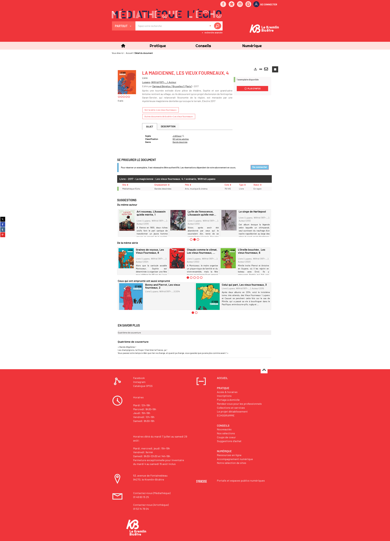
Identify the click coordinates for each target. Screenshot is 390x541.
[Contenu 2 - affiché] (194, 239)
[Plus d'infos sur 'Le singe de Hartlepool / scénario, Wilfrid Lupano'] (229, 220)
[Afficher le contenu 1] (191, 239)
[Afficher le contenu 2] (191, 277)
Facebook (139, 378)
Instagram (139, 382)
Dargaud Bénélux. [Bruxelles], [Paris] (172, 86)
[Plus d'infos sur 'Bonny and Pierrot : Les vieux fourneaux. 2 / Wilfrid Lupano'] (131, 299)
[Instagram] (248, 4)
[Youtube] (240, 4)
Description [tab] (168, 126)
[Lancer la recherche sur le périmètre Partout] (218, 25)
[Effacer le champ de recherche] (210, 25)
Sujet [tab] (149, 126)
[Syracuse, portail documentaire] (167, 14)
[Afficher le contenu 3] (198, 239)
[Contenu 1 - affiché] (188, 277)
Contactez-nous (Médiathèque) (151, 493)
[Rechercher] (183, 136)
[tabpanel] (187, 139)
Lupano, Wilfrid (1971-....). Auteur (159, 82)
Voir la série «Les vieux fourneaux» (160, 110)
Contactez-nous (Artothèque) (151, 504)
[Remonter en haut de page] (264, 370)
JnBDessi (177, 136)
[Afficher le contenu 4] (198, 277)
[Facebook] (223, 4)
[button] (158, 46)
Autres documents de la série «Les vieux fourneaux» (168, 116)
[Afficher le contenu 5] (201, 277)
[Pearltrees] (231, 4)
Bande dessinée (180, 142)
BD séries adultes (181, 139)
